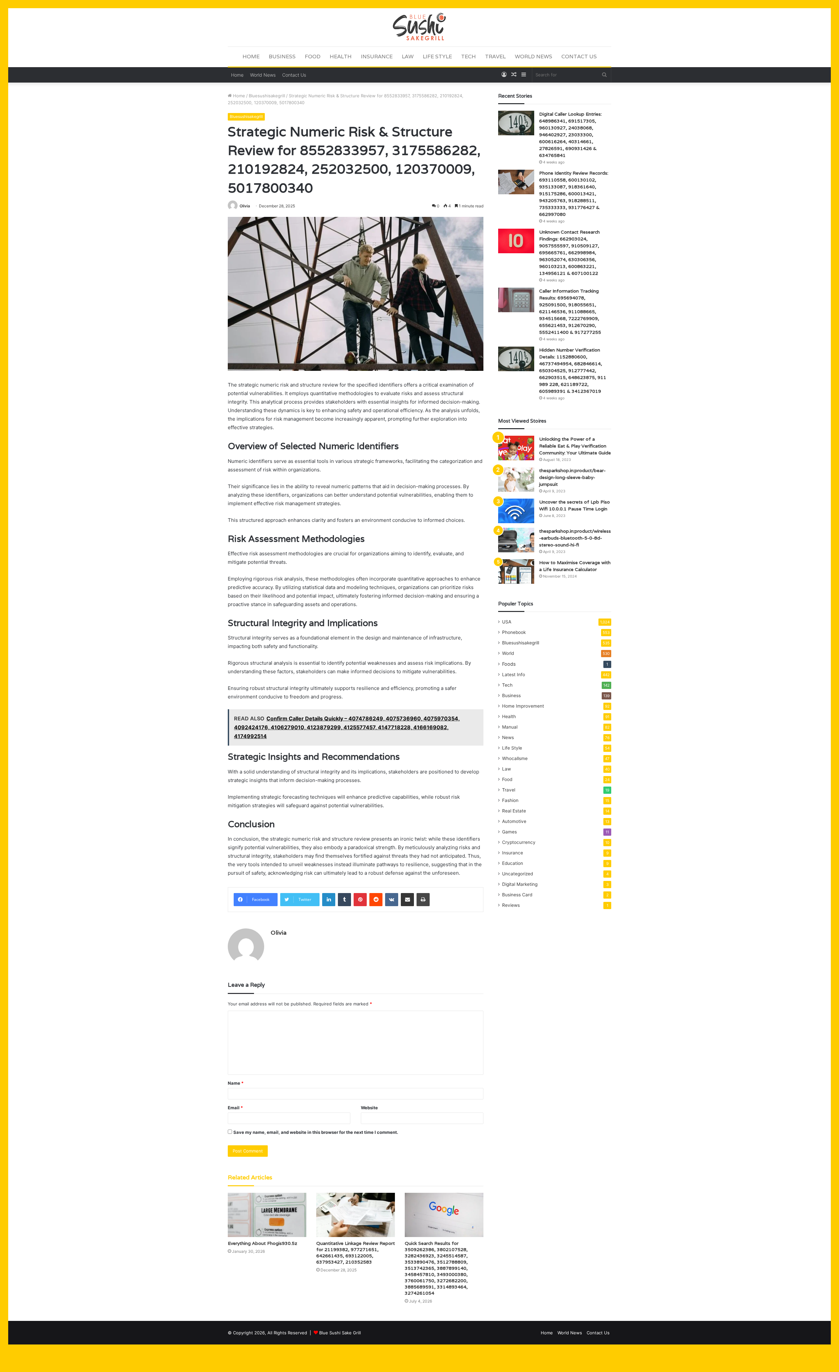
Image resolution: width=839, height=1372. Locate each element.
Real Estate (514, 810)
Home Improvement (523, 706)
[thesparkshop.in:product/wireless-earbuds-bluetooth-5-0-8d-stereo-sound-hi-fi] (516, 540)
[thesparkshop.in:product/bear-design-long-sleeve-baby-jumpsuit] (516, 479)
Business (282, 56)
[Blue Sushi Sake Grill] (419, 27)
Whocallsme (515, 758)
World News (533, 56)
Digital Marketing (519, 884)
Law (408, 56)
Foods (509, 664)
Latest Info (513, 674)
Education (512, 863)
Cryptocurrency (519, 842)
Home (251, 56)
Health (341, 56)
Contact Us (579, 56)
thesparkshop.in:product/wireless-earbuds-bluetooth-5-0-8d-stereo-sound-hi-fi (575, 538)
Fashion (510, 800)
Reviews (511, 905)
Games (509, 831)
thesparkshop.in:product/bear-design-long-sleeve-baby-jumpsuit (572, 477)
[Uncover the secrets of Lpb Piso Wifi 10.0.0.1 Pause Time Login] (516, 511)
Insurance (377, 56)
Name (236, 1083)
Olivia (245, 205)
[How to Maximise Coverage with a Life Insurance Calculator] (516, 571)
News (508, 737)
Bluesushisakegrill (267, 95)
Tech (468, 56)
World (508, 653)
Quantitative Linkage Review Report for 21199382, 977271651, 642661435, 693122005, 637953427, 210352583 (355, 1252)
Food (313, 56)
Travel (495, 56)
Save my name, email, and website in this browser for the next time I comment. (315, 1132)
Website (369, 1107)
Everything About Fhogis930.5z (262, 1243)
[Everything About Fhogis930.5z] (267, 1215)
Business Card (517, 894)
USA (506, 621)
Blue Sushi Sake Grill (340, 1332)
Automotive (514, 821)
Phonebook (514, 632)
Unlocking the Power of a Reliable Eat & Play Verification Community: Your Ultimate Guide (575, 446)
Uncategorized (517, 873)
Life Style (437, 56)
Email (235, 1107)
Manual (509, 727)
